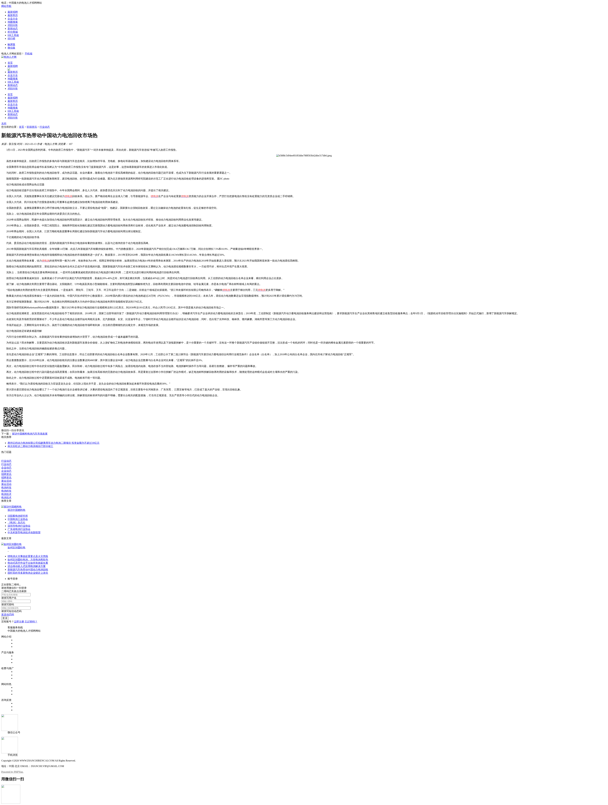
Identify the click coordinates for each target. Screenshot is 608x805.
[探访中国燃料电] (11, 506)
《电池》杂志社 (16, 522)
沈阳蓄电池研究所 (18, 516)
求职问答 (13, 25)
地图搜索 (13, 22)
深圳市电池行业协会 (19, 525)
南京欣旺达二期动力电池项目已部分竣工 (30, 446)
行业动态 (45, 127)
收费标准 (19, 675)
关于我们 (19, 640)
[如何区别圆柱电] (11, 544)
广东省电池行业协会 (19, 529)
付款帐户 (19, 671)
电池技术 (6, 494)
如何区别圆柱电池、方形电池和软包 (28, 559)
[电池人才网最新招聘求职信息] (8, 57)
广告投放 (19, 678)
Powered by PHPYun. (12, 771)
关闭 (3, 123)
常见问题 (19, 706)
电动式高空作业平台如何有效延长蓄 (28, 563)
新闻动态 (13, 28)
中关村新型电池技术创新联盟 (24, 532)
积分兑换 (19, 690)
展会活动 (6, 481)
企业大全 (13, 18)
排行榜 (11, 38)
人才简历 (19, 659)
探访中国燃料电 (16, 510)
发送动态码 (7, 614)
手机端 (28, 53)
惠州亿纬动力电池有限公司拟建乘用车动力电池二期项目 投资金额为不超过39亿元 (53, 443)
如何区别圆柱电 (16, 547)
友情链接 (19, 710)
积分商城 (13, 32)
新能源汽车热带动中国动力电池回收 (28, 569)
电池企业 (19, 662)
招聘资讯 (6, 474)
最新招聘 (13, 12)
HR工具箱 (13, 35)
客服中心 (19, 703)
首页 (10, 62)
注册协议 (19, 643)
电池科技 (6, 487)
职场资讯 (32, 127)
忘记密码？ (31, 621)
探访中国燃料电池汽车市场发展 (30, 433)
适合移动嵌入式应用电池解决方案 (27, 566)
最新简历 (13, 15)
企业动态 (6, 467)
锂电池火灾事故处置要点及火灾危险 (28, 556)
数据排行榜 (20, 687)
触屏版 (11, 44)
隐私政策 (19, 646)
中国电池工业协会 (18, 519)
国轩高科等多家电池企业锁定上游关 (28, 572)
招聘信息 (19, 655)
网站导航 (6, 6)
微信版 (11, 47)
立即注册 (19, 621)
